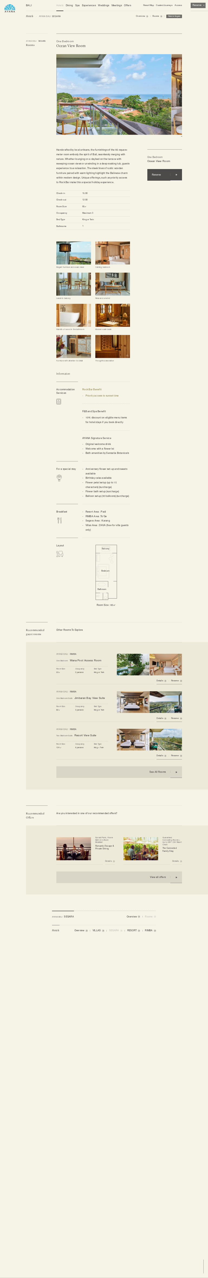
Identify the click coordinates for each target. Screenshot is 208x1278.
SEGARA (36, 41)
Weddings (103, 5)
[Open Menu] (9, 7)
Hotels (60, 5)
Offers (127, 5)
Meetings (117, 5)
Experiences (89, 5)
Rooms (30, 45)
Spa (77, 5)
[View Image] (73, 252)
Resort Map (148, 5)
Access (178, 5)
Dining (69, 5)
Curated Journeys (164, 5)
